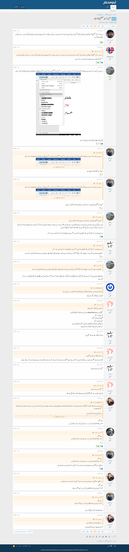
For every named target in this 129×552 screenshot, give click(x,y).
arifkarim (112, 22)
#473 (15, 365)
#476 (15, 429)
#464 (15, 149)
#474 (15, 382)
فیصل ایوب (110, 408)
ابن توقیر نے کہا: (99, 153)
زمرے (113, 7)
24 (95, 26)
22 (102, 26)
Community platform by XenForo (73, 550)
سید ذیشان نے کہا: (98, 217)
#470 (15, 301)
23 (99, 26)
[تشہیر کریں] (18, 30)
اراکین (107, 7)
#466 (15, 213)
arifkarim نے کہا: (97, 288)
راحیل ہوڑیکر (110, 310)
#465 (15, 179)
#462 (15, 47)
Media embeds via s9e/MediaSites (49, 550)
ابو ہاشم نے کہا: (99, 266)
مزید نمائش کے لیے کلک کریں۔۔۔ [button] (58, 167)
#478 (15, 474)
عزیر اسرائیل (110, 40)
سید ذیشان (110, 158)
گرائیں (110, 293)
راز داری (20, 546)
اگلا (83, 26)
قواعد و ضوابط (25, 546)
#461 (15, 31)
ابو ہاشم (94, 233)
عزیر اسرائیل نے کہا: (98, 51)
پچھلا (113, 26)
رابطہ (30, 546)
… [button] (106, 26)
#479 (15, 493)
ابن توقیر (110, 77)
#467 (15, 242)
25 (91, 26)
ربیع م (110, 438)
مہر (114, 546)
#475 (15, 398)
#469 (15, 284)
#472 (15, 348)
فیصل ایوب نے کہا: (98, 433)
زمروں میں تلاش (113, 11)
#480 (15, 515)
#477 (15, 451)
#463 (15, 67)
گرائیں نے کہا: (99, 305)
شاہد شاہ (101, 443)
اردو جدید (109, 546)
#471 (15, 332)
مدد (16, 546)
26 (87, 26)
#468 (15, 262)
